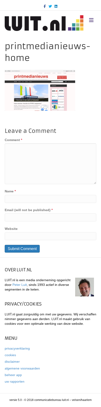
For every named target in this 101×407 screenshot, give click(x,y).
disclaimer (12, 361)
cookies (10, 355)
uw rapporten (14, 381)
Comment (13, 140)
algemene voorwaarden (22, 368)
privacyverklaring (17, 348)
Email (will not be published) (29, 210)
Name (10, 191)
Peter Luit (19, 285)
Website (11, 229)
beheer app (13, 375)
